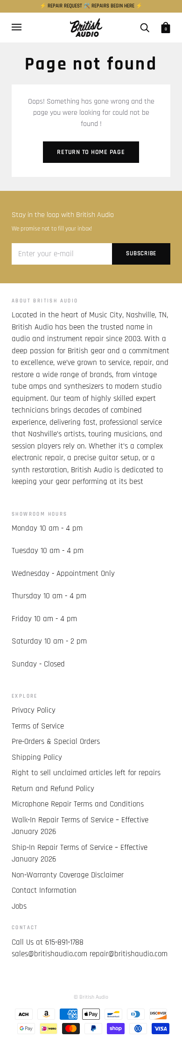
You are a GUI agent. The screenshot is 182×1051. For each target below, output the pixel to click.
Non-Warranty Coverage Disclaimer (68, 875)
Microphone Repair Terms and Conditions (78, 804)
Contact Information (44, 890)
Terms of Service (38, 726)
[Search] (144, 27)
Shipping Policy (37, 757)
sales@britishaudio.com (49, 954)
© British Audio (91, 997)
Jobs (19, 906)
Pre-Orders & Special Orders (56, 741)
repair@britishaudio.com (129, 954)
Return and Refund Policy (53, 789)
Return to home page (91, 152)
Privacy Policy (34, 710)
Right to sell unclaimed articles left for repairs (86, 773)
